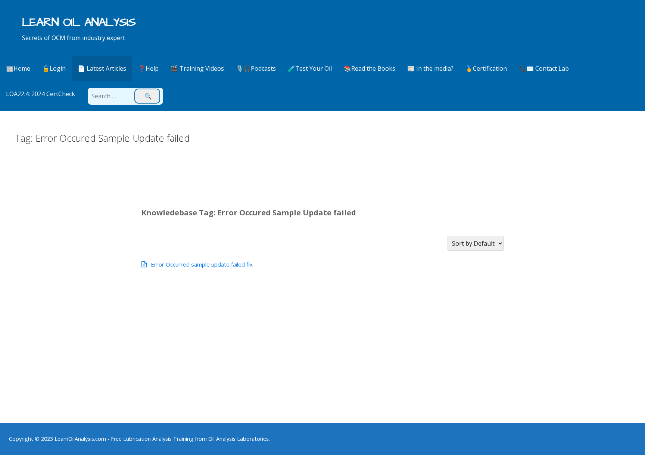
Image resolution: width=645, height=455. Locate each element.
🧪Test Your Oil (310, 68)
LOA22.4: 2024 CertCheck (40, 94)
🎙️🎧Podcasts (256, 68)
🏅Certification (486, 68)
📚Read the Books (369, 68)
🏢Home (18, 68)
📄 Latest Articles (102, 68)
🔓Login (54, 68)
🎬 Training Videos (197, 68)
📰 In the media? (430, 68)
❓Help (148, 68)
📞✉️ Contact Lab (544, 68)
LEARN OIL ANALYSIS (79, 22)
